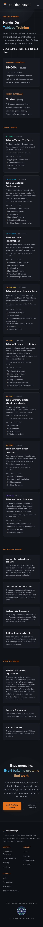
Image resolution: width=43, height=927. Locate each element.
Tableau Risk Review (11, 891)
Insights (26, 856)
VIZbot (5, 878)
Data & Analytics (9, 858)
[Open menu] (38, 5)
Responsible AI (29, 860)
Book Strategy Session (12, 806)
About (25, 852)
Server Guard (8, 882)
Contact (26, 865)
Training (6, 863)
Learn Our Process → (32, 806)
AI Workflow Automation (7, 853)
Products (6, 867)
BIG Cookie (7, 886)
